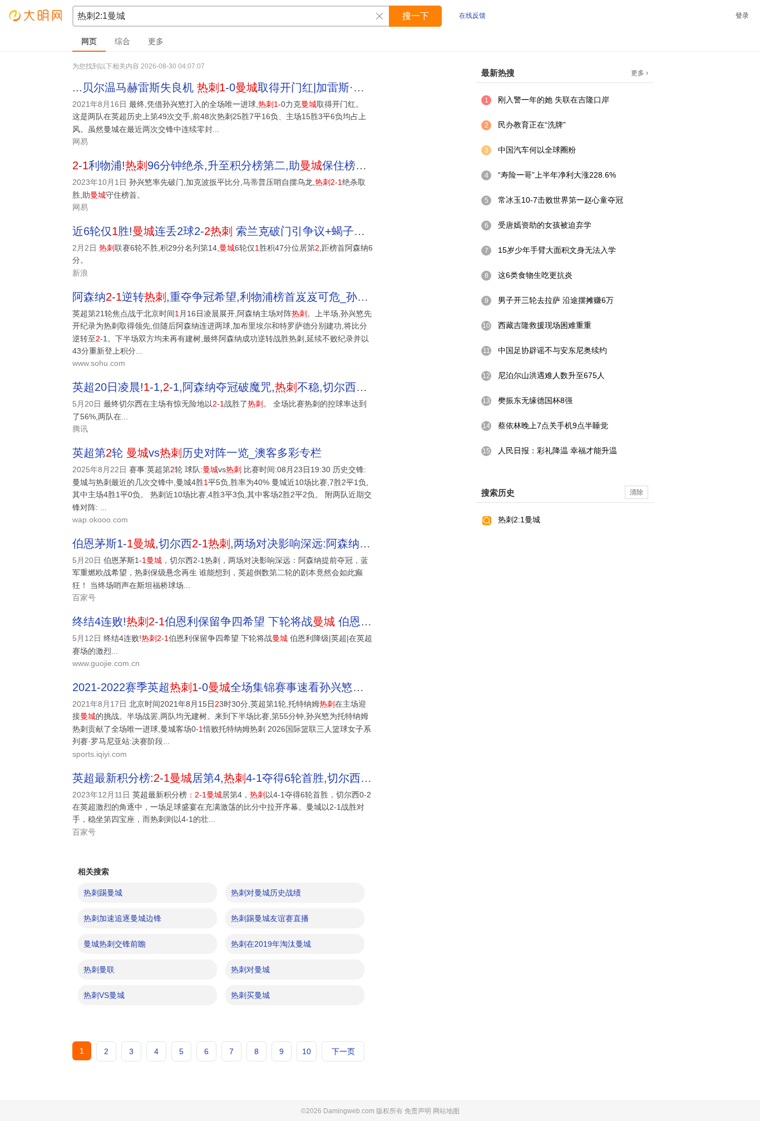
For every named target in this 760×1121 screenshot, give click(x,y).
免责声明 (417, 1111)
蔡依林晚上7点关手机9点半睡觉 (553, 425)
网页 (89, 41)
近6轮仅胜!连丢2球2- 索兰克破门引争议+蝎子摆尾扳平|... (241, 231)
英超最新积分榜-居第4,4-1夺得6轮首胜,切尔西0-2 (224, 778)
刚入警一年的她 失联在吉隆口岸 (553, 99)
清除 (636, 492)
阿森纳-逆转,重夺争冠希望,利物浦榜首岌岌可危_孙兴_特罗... (239, 297)
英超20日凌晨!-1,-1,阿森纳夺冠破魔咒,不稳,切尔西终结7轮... (239, 387)
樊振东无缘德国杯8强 (535, 400)
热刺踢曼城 (102, 892)
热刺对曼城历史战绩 (266, 892)
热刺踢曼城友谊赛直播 (270, 918)
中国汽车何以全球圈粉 (537, 149)
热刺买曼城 (250, 995)
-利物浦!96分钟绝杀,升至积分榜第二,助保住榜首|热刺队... (242, 165)
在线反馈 (472, 15)
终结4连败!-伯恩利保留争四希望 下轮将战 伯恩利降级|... (239, 621)
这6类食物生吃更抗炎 (535, 275)
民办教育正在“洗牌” (532, 124)
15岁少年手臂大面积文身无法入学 (557, 250)
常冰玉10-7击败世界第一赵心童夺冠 (560, 199)
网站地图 (446, 1111)
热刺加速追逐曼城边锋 (122, 918)
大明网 (36, 15)
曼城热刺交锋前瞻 (114, 943)
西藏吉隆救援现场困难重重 (544, 325)
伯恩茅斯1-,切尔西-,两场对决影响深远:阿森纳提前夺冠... (243, 543)
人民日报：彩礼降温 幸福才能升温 (557, 450)
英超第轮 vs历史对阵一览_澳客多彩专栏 (197, 453)
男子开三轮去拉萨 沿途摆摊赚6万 (556, 300)
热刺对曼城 (250, 969)
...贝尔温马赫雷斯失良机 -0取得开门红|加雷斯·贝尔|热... (235, 87)
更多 (156, 41)
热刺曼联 (99, 969)
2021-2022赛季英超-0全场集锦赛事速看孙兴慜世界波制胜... (245, 687)
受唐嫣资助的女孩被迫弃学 (544, 225)
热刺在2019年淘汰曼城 (271, 943)
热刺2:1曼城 (519, 519)
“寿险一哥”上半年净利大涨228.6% (557, 174)
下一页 (343, 1051)
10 (306, 1051)
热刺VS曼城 (104, 995)
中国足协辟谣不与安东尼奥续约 (552, 350)
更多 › (639, 73)
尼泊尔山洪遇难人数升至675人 (551, 375)
